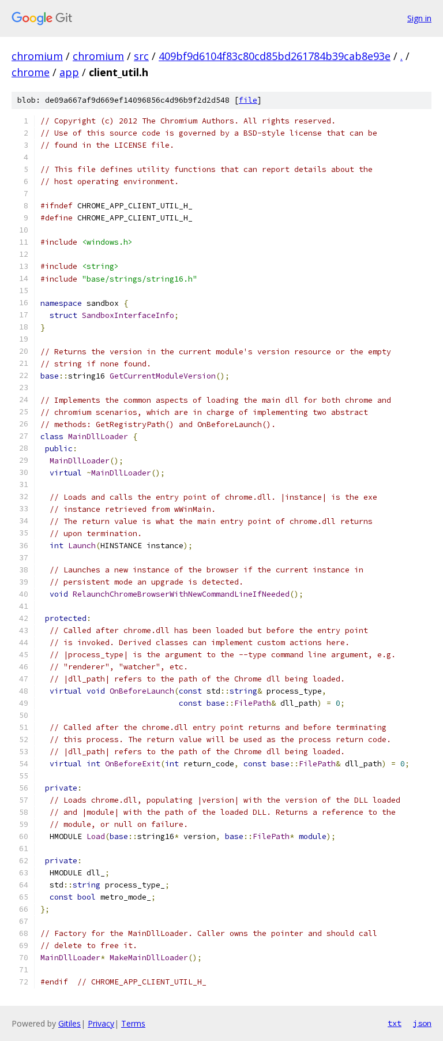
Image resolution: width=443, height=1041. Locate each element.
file (248, 100)
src (141, 56)
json (422, 1023)
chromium (37, 56)
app (69, 72)
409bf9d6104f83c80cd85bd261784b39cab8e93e (275, 56)
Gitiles (69, 1023)
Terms (133, 1023)
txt (394, 1023)
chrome (31, 72)
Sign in (419, 18)
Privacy (101, 1023)
